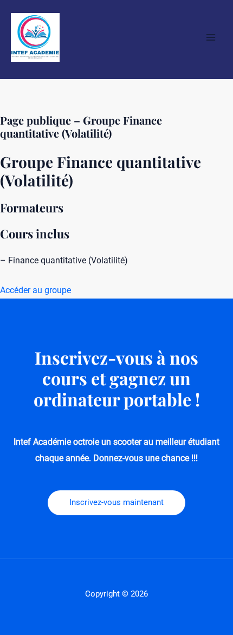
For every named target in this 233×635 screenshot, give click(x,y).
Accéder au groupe (35, 290)
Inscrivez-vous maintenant (116, 502)
